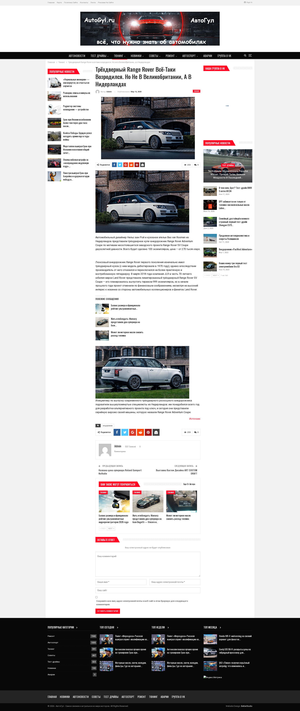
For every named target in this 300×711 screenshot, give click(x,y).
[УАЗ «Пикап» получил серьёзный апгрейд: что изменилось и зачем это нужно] (210, 666)
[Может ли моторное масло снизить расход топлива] (102, 336)
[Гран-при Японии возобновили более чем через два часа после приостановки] (54, 123)
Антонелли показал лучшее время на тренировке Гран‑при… (130, 650)
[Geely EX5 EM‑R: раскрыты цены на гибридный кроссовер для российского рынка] (210, 653)
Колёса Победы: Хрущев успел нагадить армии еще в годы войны (77, 136)
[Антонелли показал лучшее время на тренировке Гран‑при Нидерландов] (106, 653)
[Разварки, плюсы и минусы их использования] (54, 96)
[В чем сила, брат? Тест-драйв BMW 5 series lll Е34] (210, 191)
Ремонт (170, 56)
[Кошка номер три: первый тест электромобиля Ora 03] (210, 267)
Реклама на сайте (106, 3)
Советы (153, 56)
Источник (194, 418)
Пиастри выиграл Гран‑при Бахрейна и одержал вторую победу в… (76, 176)
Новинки (136, 56)
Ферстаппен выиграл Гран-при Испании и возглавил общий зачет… (77, 149)
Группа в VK (224, 56)
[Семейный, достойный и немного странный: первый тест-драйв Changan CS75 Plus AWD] (210, 222)
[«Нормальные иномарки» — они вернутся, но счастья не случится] (54, 83)
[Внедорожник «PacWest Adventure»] (210, 253)
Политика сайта (71, 3)
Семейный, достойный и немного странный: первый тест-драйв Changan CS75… (234, 222)
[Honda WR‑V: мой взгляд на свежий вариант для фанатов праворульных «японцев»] (210, 639)
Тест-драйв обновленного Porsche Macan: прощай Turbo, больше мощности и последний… (228, 174)
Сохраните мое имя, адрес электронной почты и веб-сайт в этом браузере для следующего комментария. (142, 603)
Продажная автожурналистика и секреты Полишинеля (234, 237)
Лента (93, 3)
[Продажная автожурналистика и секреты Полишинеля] (210, 239)
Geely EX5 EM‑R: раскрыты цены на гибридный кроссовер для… (235, 650)
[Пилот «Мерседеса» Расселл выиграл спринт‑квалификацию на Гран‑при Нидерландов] (106, 639)
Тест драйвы (98, 56)
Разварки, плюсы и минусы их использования (76, 94)
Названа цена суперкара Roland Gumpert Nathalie (120, 471)
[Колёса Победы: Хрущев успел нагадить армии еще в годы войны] (54, 136)
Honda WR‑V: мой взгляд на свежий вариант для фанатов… (235, 637)
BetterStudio (246, 706)
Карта (59, 3)
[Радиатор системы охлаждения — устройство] (54, 109)
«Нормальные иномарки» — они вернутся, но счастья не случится (76, 83)
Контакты (84, 3)
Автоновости (77, 56)
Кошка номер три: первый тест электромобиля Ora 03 (233, 264)
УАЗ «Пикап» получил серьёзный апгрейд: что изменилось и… (234, 664)
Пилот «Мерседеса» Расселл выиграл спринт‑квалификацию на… (131, 637)
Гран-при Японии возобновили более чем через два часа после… (77, 123)
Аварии (207, 56)
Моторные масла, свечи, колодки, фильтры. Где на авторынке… (130, 664)
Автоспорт (189, 56)
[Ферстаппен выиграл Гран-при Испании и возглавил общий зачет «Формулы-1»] (54, 150)
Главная (51, 3)
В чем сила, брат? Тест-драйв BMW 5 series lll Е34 (235, 189)
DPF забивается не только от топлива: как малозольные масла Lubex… (234, 205)
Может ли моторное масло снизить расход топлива (127, 333)
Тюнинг (118, 56)
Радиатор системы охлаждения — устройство (76, 107)
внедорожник (107, 425)
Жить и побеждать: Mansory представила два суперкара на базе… (125, 322)
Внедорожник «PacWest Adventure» (235, 249)
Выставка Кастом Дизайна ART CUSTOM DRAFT (176, 471)
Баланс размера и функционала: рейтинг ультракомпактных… (125, 307)
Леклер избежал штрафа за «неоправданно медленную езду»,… (76, 163)
